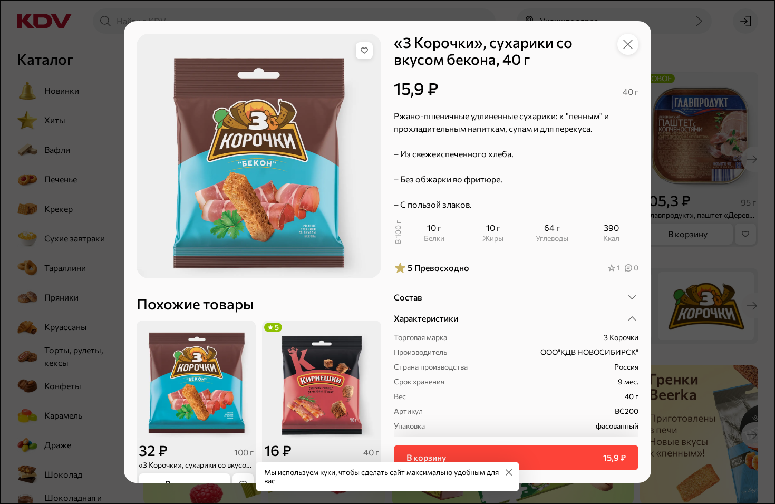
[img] (364, 50)
